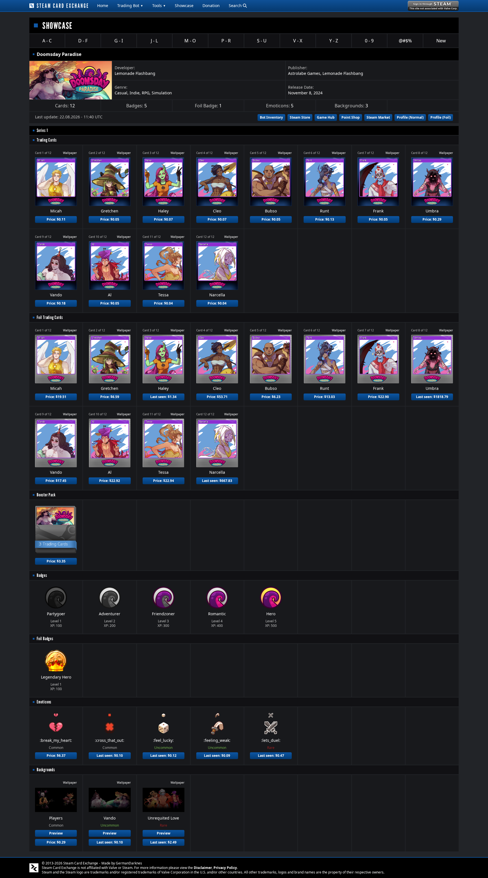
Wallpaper (70, 153)
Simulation (162, 92)
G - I (118, 41)
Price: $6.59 (109, 396)
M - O (190, 41)
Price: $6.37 (56, 755)
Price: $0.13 (324, 219)
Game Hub (326, 117)
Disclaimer (203, 867)
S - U (262, 41)
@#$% (405, 41)
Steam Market (378, 117)
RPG (145, 92)
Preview (56, 833)
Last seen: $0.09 (217, 755)
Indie (135, 92)
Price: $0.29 (431, 219)
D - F (83, 41)
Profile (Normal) (410, 117)
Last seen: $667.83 (217, 480)
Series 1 (42, 130)
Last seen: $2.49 (163, 842)
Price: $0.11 (56, 219)
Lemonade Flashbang (135, 73)
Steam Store (300, 117)
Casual (121, 92)
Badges (42, 575)
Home (102, 5)
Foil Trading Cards (50, 317)
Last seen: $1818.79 (432, 396)
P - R (226, 41)
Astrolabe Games (304, 73)
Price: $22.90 (378, 396)
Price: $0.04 (163, 303)
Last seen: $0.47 (271, 755)
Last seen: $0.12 (163, 755)
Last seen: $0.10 (110, 755)
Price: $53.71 (217, 396)
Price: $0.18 (56, 303)
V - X (297, 41)
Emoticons (44, 702)
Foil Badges (45, 638)
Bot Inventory (271, 117)
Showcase (184, 5)
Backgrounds (46, 769)
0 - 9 (369, 41)
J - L (154, 41)
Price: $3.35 (56, 561)
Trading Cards (46, 140)
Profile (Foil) (440, 117)
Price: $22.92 (109, 480)
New (441, 41)
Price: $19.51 (55, 396)
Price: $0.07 (163, 219)
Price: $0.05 (109, 219)
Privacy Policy (225, 867)
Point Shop (350, 117)
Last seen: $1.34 (163, 396)
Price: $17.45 (55, 480)
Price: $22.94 (163, 480)
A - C (47, 41)
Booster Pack (46, 494)
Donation (211, 5)
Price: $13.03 (324, 396)
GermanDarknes (129, 863)
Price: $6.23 (271, 396)
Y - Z (333, 41)
